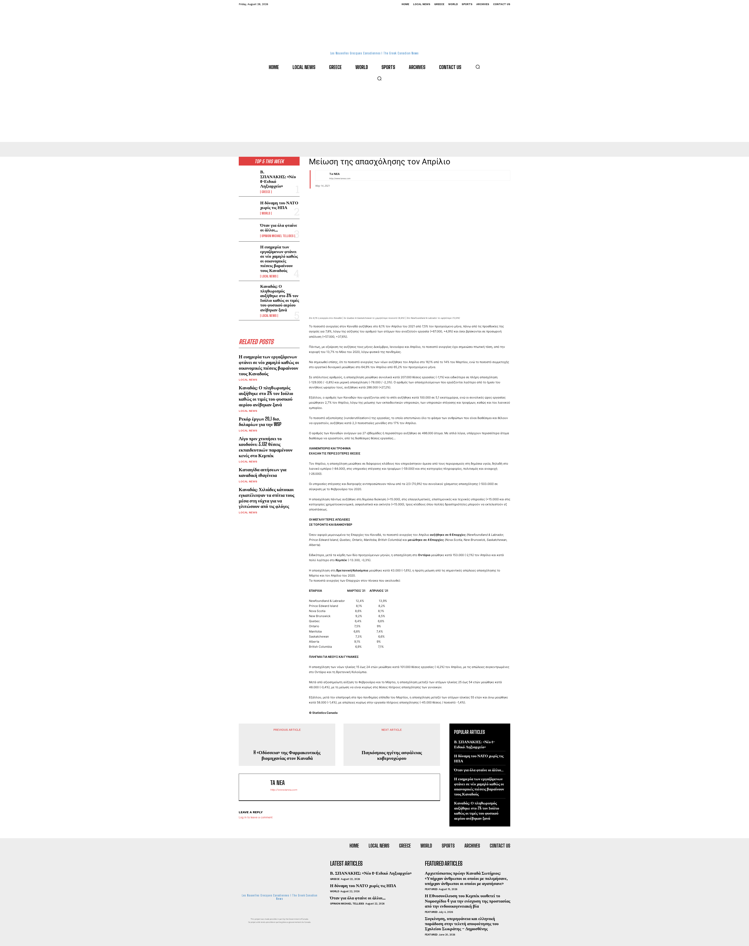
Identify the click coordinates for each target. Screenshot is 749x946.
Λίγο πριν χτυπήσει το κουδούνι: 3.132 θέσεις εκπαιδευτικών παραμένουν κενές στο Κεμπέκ (266, 447)
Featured (431, 889)
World (266, 213)
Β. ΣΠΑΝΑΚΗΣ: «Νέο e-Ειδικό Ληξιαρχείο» (278, 179)
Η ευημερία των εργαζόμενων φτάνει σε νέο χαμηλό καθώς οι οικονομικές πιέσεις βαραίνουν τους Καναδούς (279, 258)
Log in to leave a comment (255, 817)
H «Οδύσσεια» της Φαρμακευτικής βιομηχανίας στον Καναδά (287, 755)
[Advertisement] (374, 112)
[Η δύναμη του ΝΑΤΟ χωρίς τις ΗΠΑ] (248, 207)
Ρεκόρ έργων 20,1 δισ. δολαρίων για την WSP (260, 421)
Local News (269, 276)
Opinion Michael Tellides (278, 235)
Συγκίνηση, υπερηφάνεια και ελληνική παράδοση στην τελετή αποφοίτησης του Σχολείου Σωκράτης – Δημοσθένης (462, 923)
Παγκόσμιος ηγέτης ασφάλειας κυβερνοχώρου (392, 755)
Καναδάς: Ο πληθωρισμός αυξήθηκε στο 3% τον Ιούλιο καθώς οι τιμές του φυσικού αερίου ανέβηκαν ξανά (279, 297)
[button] (477, 66)
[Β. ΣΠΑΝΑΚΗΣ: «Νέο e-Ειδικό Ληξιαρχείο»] (248, 177)
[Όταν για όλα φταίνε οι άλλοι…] (248, 230)
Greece (266, 191)
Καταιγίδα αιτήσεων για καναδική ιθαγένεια (262, 472)
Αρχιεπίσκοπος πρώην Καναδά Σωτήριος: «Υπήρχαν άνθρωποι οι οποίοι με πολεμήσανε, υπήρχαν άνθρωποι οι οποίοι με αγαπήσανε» (466, 878)
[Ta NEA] (320, 175)
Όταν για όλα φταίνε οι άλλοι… (278, 227)
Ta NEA (334, 174)
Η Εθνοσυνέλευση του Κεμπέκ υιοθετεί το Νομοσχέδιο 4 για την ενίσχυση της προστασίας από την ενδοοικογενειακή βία (467, 901)
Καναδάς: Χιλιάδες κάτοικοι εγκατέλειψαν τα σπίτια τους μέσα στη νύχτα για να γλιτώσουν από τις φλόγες (266, 497)
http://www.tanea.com (340, 178)
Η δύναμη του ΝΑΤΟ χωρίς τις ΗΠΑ (279, 205)
